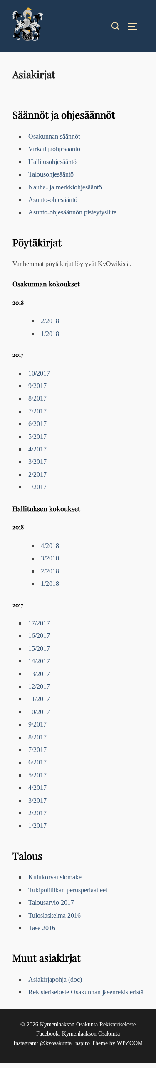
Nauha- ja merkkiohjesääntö (65, 187)
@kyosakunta (56, 1043)
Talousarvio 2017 (51, 902)
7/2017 (37, 411)
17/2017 (39, 623)
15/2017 (39, 648)
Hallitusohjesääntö (52, 161)
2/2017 (37, 474)
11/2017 (39, 698)
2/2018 (50, 320)
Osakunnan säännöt (54, 136)
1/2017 (37, 486)
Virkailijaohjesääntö (54, 148)
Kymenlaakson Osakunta (91, 1034)
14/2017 (39, 661)
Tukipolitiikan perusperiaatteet (67, 890)
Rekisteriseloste (117, 1024)
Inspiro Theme (90, 1043)
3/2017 (37, 461)
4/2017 (37, 449)
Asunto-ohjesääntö (52, 199)
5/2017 (37, 436)
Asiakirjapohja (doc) (55, 979)
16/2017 (39, 635)
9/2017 (37, 385)
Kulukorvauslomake (55, 877)
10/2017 (39, 373)
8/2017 (37, 398)
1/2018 (50, 333)
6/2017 (37, 423)
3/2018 (50, 558)
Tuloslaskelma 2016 (54, 915)
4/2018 (50, 545)
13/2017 (39, 673)
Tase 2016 (41, 927)
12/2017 (39, 686)
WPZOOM (130, 1043)
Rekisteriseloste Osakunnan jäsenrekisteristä (86, 992)
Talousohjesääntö (51, 174)
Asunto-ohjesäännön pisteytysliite (72, 212)
